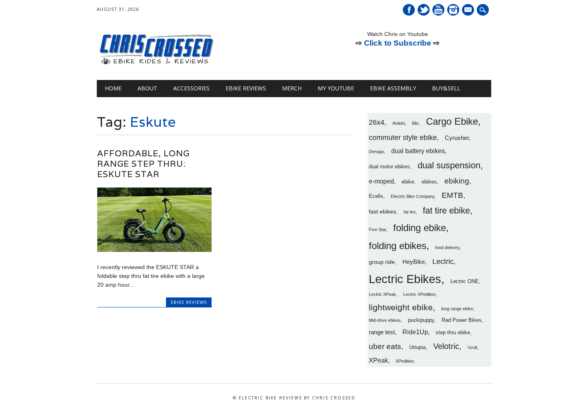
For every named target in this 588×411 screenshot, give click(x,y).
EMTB (452, 195)
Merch (292, 88)
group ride (382, 262)
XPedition (405, 361)
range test (382, 332)
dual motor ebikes (389, 167)
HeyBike (413, 261)
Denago (376, 151)
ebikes (429, 182)
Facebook (409, 10)
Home (113, 88)
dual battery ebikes (418, 150)
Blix (415, 123)
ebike (408, 182)
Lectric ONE (464, 281)
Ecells (376, 196)
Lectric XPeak (382, 294)
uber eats (385, 346)
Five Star (377, 229)
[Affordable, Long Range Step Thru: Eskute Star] (154, 250)
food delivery (447, 247)
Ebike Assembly (393, 88)
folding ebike (419, 227)
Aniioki (398, 123)
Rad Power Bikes (462, 320)
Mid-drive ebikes (385, 320)
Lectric (443, 261)
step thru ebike (453, 332)
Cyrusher (457, 137)
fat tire (410, 211)
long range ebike (457, 308)
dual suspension (449, 165)
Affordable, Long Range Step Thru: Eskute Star (143, 164)
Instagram (453, 10)
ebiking (456, 180)
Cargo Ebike (452, 121)
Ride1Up (415, 331)
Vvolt (472, 347)
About (147, 88)
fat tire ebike (446, 210)
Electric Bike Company (412, 196)
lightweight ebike (401, 307)
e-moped (381, 181)
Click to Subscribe (397, 43)
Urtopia (417, 347)
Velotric (446, 346)
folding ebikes (397, 245)
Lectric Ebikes (405, 278)
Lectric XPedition (419, 294)
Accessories (191, 88)
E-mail (469, 10)
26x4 (376, 122)
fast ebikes (382, 211)
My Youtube (336, 88)
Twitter (424, 10)
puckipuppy (421, 320)
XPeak (378, 360)
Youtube (438, 10)
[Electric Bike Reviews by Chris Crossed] (157, 63)
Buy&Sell (446, 88)
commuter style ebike (403, 138)
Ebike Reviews (246, 88)
